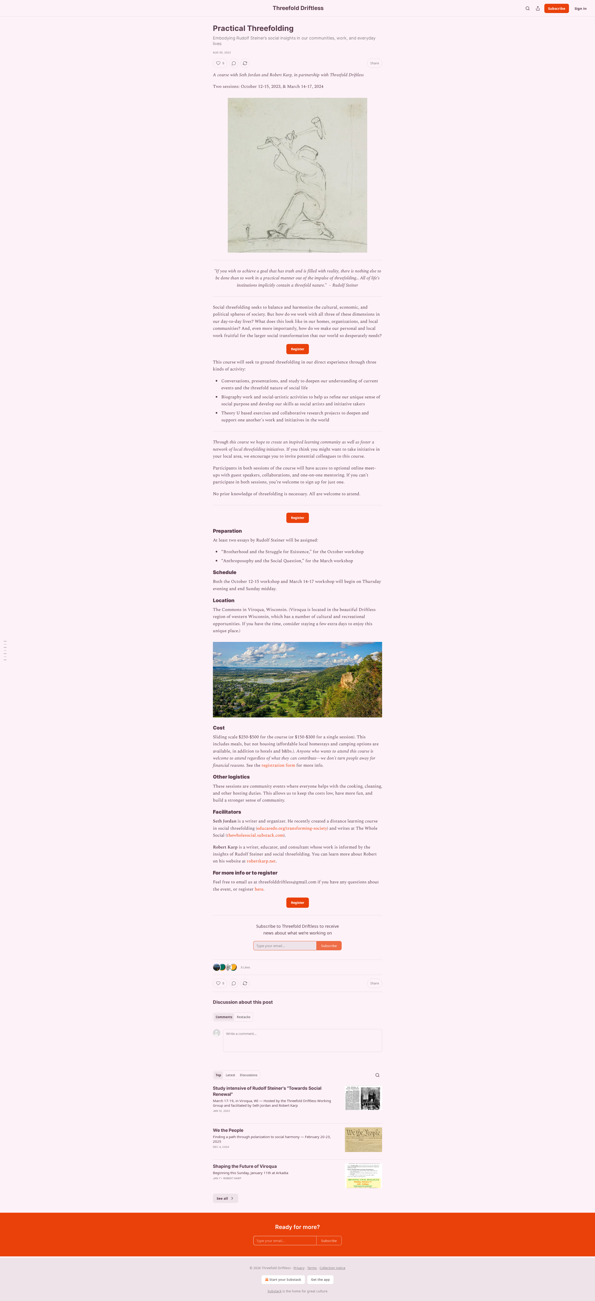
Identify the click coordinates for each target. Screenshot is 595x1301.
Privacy (299, 1268)
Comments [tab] (224, 1017)
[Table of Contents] (5, 650)
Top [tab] (218, 1075)
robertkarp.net (261, 861)
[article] (297, 1102)
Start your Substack (285, 1279)
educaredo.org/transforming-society (292, 828)
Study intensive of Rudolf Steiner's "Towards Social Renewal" (267, 1091)
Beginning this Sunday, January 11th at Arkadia (250, 1172)
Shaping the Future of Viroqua (245, 1166)
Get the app (320, 1279)
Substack (274, 1291)
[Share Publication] (537, 8)
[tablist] (233, 1017)
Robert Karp (232, 1178)
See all (222, 1198)
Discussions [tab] (248, 1075)
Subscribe (556, 8)
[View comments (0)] (233, 63)
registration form (278, 765)
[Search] (527, 8)
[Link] (206, 531)
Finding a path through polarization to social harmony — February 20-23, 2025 (272, 1139)
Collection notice (332, 1268)
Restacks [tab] (243, 1017)
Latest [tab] (230, 1075)
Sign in (581, 8)
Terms (312, 1268)
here (259, 889)
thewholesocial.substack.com (255, 835)
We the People (228, 1130)
